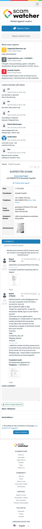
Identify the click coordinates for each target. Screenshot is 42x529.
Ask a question (21, 500)
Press (21, 465)
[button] (38, 167)
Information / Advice (21, 498)
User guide (21, 457)
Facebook (21, 511)
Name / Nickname (9, 409)
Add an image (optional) (13, 404)
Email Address (7, 417)
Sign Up (21, 476)
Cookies (21, 462)
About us (21, 455)
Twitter (21, 514)
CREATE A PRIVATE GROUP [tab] (13, 246)
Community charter (21, 484)
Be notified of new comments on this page (20, 427)
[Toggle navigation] (37, 4)
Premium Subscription (21, 503)
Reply (11, 290)
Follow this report (22, 183)
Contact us (21, 468)
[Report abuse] (39, 259)
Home (4, 164)
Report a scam (21, 495)
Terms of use (21, 481)
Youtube (21, 516)
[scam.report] (35, 167)
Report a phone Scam (21, 36)
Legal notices (21, 460)
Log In (21, 479)
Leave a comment (9, 386)
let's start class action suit (11, 107)
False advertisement (9, 54)
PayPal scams (14, 164)
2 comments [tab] (9, 241)
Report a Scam (23, 28)
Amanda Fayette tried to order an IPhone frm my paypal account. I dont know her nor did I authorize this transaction (20, 78)
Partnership (21, 486)
